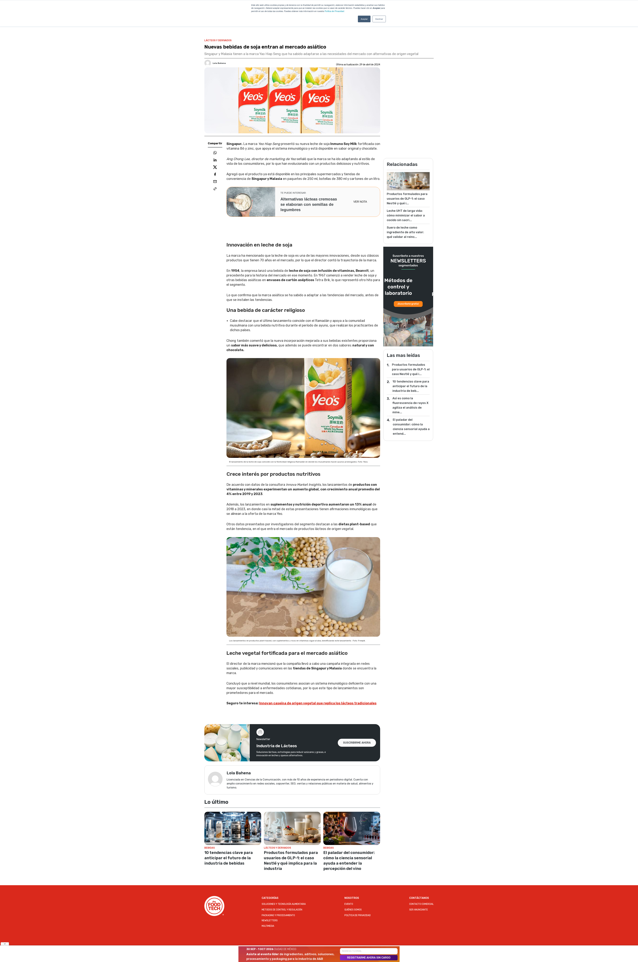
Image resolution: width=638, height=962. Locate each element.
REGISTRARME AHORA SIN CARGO (368, 957)
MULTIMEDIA (268, 926)
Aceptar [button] (364, 18)
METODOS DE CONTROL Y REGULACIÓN (282, 909)
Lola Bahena (219, 63)
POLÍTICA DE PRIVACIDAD (357, 915)
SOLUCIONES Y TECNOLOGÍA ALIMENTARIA (284, 904)
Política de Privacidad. (334, 11)
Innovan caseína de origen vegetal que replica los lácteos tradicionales (317, 703)
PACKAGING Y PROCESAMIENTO (278, 915)
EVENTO (348, 904)
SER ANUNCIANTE (418, 909)
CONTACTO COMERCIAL (421, 904)
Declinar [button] (379, 18)
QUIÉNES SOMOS (353, 909)
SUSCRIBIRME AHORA (357, 742)
